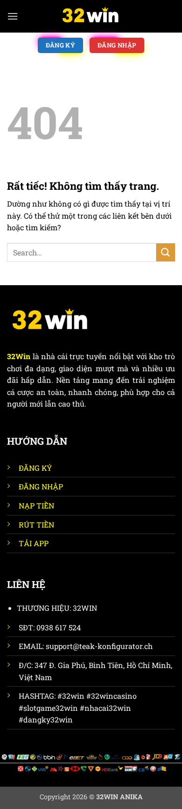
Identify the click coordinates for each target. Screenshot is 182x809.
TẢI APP (34, 543)
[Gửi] (165, 252)
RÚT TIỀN (36, 524)
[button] (12, 16)
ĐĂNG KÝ (35, 468)
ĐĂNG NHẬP (41, 486)
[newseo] (91, 16)
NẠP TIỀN (36, 505)
